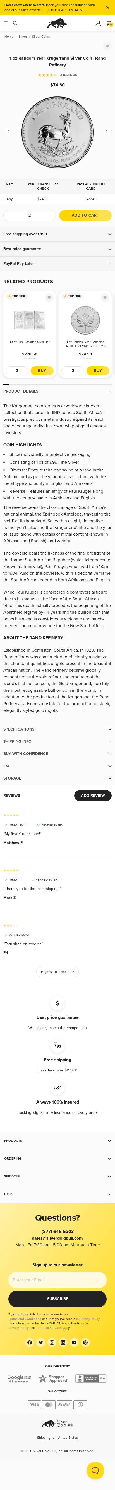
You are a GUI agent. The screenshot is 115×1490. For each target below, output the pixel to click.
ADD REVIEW (93, 795)
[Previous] (8, 131)
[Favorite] (107, 46)
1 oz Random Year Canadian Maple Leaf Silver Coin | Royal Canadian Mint (85, 344)
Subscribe (57, 1299)
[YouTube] (74, 1342)
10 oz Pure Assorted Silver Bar (30, 342)
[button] (57, 234)
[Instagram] (51, 1342)
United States (68, 1438)
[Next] (107, 131)
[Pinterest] (85, 1342)
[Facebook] (29, 1342)
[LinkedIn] (63, 1342)
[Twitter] (40, 1342)
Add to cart (85, 215)
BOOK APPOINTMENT (67, 10)
